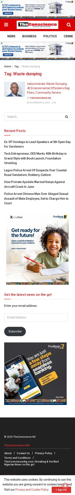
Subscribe (15, 331)
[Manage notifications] (65, 485)
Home (7, 66)
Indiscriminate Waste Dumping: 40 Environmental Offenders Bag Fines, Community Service (48, 88)
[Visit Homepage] (37, 25)
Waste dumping (31, 66)
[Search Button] (69, 25)
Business (29, 36)
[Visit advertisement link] (37, 9)
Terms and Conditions (17, 457)
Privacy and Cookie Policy (31, 489)
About (7, 453)
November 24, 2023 (39, 103)
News (11, 36)
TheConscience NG (40, 98)
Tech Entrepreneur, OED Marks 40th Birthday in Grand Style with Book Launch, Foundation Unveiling (35, 158)
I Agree (61, 489)
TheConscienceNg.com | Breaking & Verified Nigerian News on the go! (31, 463)
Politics (50, 36)
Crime (68, 36)
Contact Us (23, 453)
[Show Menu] (6, 25)
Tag (16, 66)
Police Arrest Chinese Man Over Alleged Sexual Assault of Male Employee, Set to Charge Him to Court (36, 198)
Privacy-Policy (43, 453)
